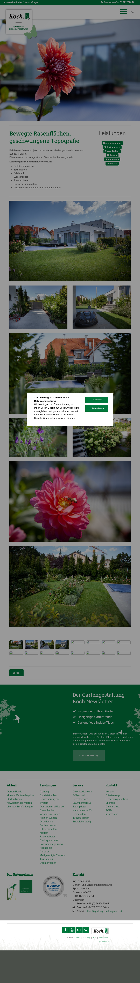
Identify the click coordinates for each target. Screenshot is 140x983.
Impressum (55, 421)
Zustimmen (97, 400)
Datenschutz (41, 421)
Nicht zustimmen (97, 408)
